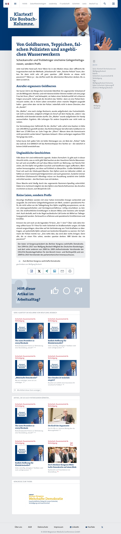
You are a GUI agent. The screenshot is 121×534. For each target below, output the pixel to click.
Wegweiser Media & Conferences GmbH (63, 532)
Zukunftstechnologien (38, 4)
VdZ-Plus (71, 444)
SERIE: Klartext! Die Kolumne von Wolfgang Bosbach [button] (35, 313)
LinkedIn (75, 527)
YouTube (91, 527)
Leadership (53, 4)
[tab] (46, 313)
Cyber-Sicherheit (98, 85)
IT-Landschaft (64, 4)
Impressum (58, 527)
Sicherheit (76, 4)
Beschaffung (93, 4)
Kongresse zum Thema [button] (23, 481)
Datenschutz (43, 527)
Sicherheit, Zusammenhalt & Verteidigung (25, 320)
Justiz (84, 4)
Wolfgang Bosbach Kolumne (103, 83)
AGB (30, 527)
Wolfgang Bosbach (35, 264)
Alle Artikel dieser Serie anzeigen (28, 390)
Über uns (18, 527)
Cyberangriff (109, 85)
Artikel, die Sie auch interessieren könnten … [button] (32, 398)
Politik (24, 4)
